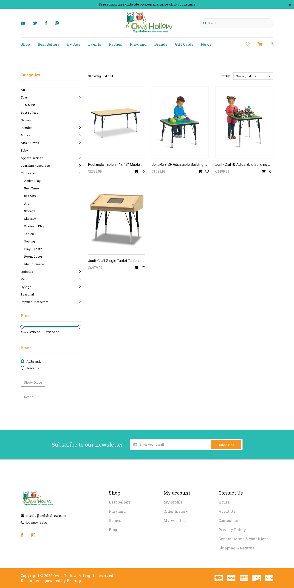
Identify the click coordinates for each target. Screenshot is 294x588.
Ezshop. (74, 580)
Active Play (32, 181)
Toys (24, 97)
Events (94, 44)
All (23, 90)
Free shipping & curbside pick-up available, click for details (147, 4)
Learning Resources (35, 165)
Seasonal (27, 294)
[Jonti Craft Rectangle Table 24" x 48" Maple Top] (116, 122)
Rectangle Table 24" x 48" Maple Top (117, 164)
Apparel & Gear (32, 158)
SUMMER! (28, 105)
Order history (176, 511)
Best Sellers (48, 44)
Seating (29, 241)
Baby (24, 150)
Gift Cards (184, 44)
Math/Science (34, 264)
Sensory (30, 196)
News (206, 44)
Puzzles (26, 128)
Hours (223, 502)
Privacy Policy (232, 529)
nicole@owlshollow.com (46, 515)
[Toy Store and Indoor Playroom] (149, 33)
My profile (173, 502)
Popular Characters (34, 302)
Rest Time (31, 188)
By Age (73, 44)
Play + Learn (33, 249)
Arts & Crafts (30, 143)
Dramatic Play (34, 226)
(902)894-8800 (36, 522)
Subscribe (226, 445)
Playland (138, 44)
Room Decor (33, 256)
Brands (160, 44)
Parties (115, 44)
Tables (29, 234)
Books (25, 135)
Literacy (30, 219)
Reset (28, 397)
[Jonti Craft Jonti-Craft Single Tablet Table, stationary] (116, 219)
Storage (29, 211)
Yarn (24, 279)
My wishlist (175, 520)
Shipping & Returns (236, 548)
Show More (33, 382)
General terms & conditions (243, 538)
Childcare (28, 173)
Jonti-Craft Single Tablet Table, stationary (121, 261)
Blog (113, 529)
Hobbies (27, 272)
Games (26, 120)
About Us (226, 511)
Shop (25, 44)
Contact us (228, 520)
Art (26, 203)
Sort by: (225, 76)
